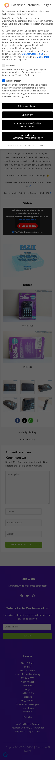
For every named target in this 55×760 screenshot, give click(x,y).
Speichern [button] (27, 114)
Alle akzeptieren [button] (27, 106)
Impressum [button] (43, 145)
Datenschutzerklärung (32, 53)
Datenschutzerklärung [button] (28, 145)
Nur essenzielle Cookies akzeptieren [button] (28, 125)
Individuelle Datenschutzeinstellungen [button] (27, 136)
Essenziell (10, 65)
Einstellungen (43, 56)
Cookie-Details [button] (13, 145)
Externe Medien (13, 80)
